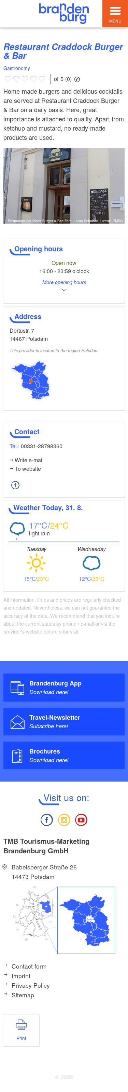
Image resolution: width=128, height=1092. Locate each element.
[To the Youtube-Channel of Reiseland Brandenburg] (81, 819)
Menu (115, 21)
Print (21, 1038)
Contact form (29, 966)
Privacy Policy (31, 985)
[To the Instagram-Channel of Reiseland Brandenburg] (63, 819)
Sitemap (23, 994)
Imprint (21, 975)
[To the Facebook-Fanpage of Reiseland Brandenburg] (46, 819)
